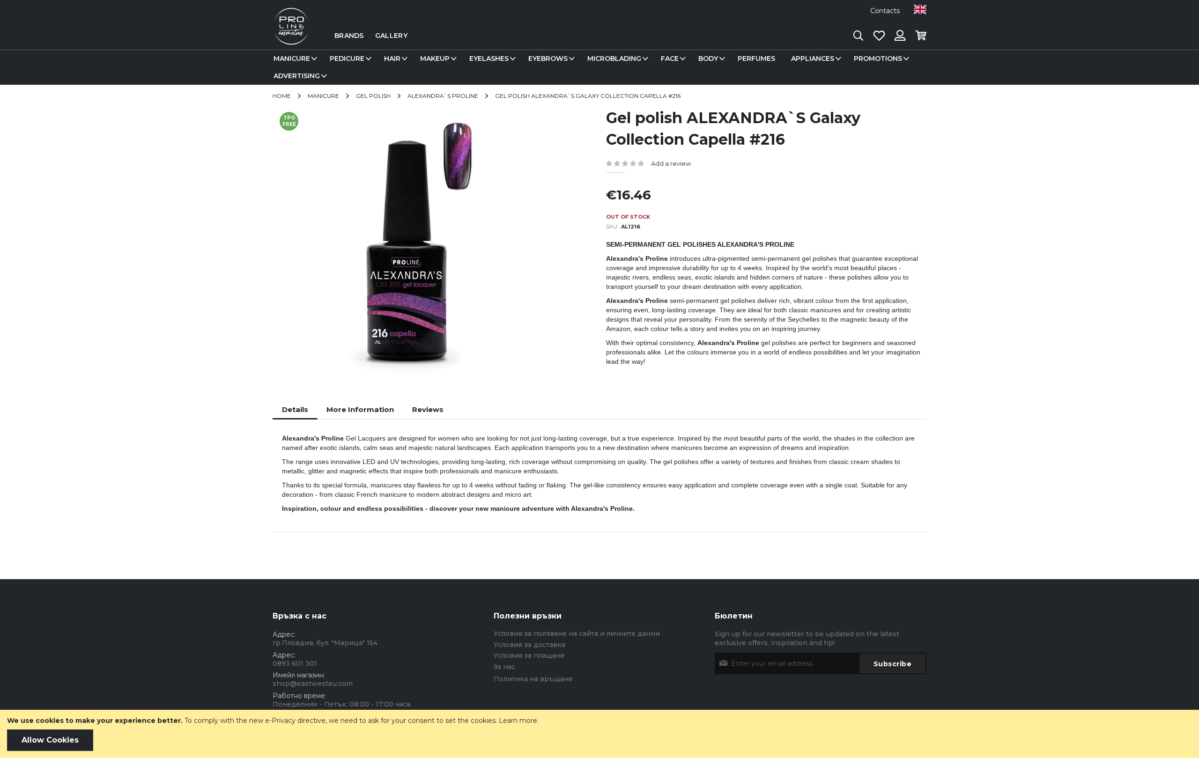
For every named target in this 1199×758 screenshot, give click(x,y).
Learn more (518, 720)
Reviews (428, 409)
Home (282, 95)
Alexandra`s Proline (442, 95)
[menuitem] (293, 58)
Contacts (885, 11)
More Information (360, 409)
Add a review (671, 163)
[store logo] (291, 35)
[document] (599, 734)
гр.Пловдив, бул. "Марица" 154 (325, 643)
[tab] (295, 409)
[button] (920, 9)
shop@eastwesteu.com (313, 683)
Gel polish (373, 95)
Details (295, 409)
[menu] (599, 67)
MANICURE (323, 95)
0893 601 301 (295, 663)
